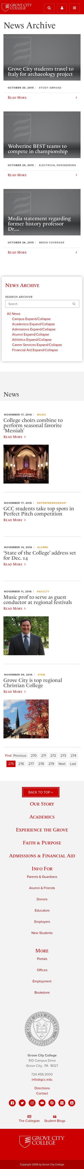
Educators (42, 910)
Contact (42, 1093)
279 (51, 764)
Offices (42, 970)
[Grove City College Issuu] (51, 1102)
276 (21, 764)
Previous (19, 755)
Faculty (43, 591)
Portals (42, 959)
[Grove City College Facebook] (12, 1102)
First (8, 755)
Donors (42, 899)
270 (34, 755)
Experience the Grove (42, 830)
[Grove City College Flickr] (61, 1102)
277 (31, 764)
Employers (42, 922)
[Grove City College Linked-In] (71, 1102)
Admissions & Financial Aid (42, 855)
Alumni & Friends (42, 888)
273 (63, 755)
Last (73, 764)
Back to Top (39, 792)
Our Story (42, 804)
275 (11, 764)
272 (53, 755)
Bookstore (42, 992)
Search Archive (19, 297)
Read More (12, 437)
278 (41, 764)
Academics (42, 817)
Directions (42, 1088)
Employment (42, 981)
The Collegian (29, 1121)
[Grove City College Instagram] (32, 1102)
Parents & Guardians (42, 877)
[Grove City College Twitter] (22, 1102)
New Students (42, 933)
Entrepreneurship (51, 502)
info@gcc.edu (42, 1079)
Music (41, 414)
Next (62, 764)
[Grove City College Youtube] (42, 1102)
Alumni (42, 547)
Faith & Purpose (42, 842)
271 (43, 755)
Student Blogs (54, 1121)
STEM (41, 674)
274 (73, 755)
